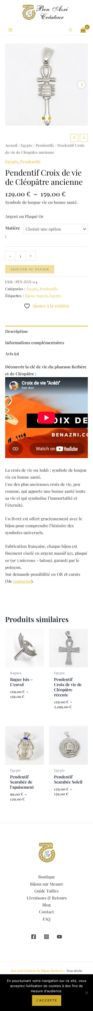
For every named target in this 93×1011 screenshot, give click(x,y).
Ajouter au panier (29, 269)
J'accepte (46, 1000)
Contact (46, 911)
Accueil (11, 145)
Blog (46, 904)
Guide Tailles (46, 891)
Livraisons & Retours (47, 897)
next (81, 84)
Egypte (26, 145)
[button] (71, 30)
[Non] (86, 992)
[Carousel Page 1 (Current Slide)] (43, 118)
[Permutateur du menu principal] (10, 30)
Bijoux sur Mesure (46, 884)
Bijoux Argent (36, 295)
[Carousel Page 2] (49, 118)
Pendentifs (45, 145)
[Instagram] (46, 936)
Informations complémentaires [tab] (34, 342)
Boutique (46, 876)
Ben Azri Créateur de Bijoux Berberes (37, 971)
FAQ (46, 919)
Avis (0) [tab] (12, 353)
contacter (22, 581)
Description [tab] (16, 331)
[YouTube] (59, 936)
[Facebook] (33, 936)
